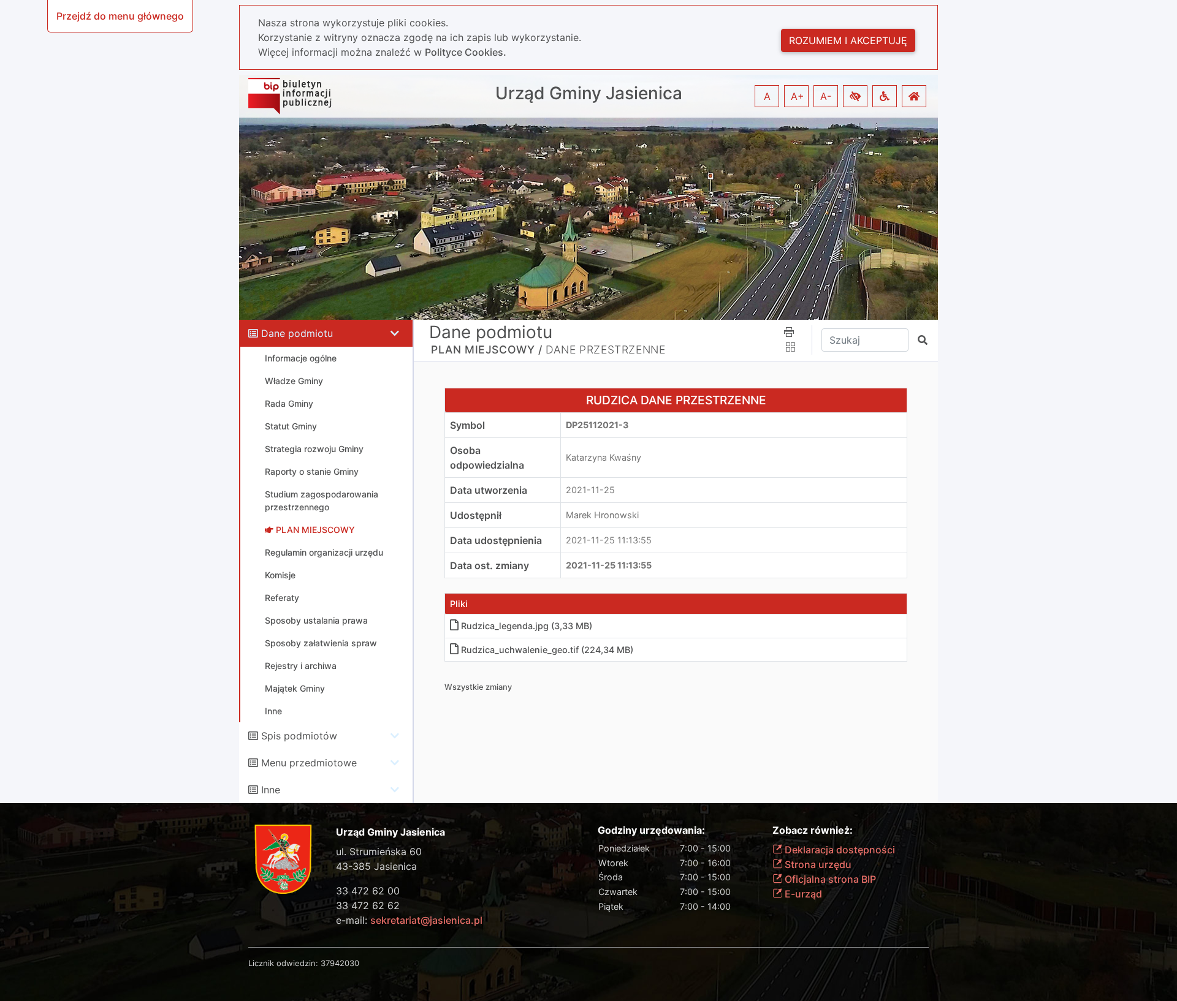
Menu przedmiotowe (309, 763)
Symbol (467, 425)
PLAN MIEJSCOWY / (487, 349)
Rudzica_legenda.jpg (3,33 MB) (526, 626)
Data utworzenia (488, 490)
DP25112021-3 (597, 425)
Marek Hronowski (602, 515)
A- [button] (825, 96)
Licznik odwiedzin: (283, 963)
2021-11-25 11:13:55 (609, 540)
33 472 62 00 (368, 891)
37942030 (340, 963)
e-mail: (409, 920)
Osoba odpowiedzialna (487, 457)
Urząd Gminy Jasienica (588, 93)
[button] (855, 96)
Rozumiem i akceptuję (848, 40)
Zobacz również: (812, 830)
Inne (270, 790)
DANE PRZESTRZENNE (605, 349)
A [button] (767, 96)
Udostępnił (475, 515)
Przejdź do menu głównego (120, 16)
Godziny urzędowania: (651, 830)
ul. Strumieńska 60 (379, 851)
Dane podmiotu (297, 333)
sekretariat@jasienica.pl (426, 920)
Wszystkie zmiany (478, 687)
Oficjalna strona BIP (829, 879)
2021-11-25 (590, 490)
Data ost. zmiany (489, 565)
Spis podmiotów (299, 736)
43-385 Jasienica (376, 866)
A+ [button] (797, 96)
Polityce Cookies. (465, 52)
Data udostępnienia (496, 540)
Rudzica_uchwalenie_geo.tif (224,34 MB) (547, 649)
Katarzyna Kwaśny (603, 457)
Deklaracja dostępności (838, 850)
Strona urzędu (816, 864)
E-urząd (802, 894)
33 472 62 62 (368, 905)
